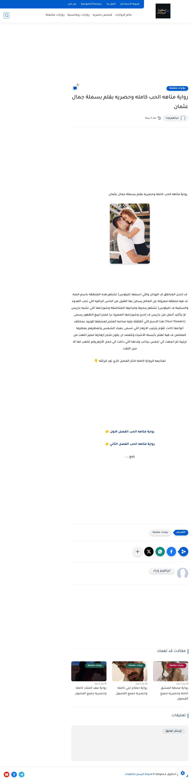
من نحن (72, 4)
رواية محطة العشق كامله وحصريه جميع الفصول (174, 694)
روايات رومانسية (79, 15)
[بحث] (6, 15)
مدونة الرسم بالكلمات (138, 774)
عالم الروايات (123, 15)
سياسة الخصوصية (91, 4)
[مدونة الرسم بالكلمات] (163, 11)
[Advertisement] (96, 56)
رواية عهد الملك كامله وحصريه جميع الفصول (90, 691)
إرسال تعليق (174, 731)
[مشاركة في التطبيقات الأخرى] (137, 551)
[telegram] (21, 774)
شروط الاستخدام (130, 4)
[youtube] (6, 774)
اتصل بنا (111, 4)
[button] (171, 551)
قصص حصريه (102, 15)
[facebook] (14, 774)
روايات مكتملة (55, 15)
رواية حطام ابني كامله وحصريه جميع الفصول (131, 691)
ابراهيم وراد (171, 118)
